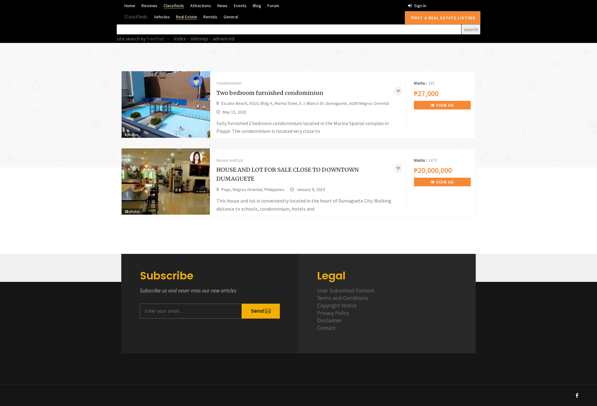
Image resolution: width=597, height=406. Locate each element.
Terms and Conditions (342, 298)
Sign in (419, 5)
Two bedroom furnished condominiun (269, 92)
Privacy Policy (333, 313)
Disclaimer (329, 320)
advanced (223, 38)
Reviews (149, 5)
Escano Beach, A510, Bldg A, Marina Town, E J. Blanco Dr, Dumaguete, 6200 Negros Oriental (305, 103)
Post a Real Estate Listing (442, 18)
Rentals (210, 17)
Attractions (200, 5)
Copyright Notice (337, 305)
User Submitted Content (345, 290)
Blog (257, 5)
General (231, 17)
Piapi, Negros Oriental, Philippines (253, 189)
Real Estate (186, 17)
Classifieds (174, 5)
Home (129, 5)
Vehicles (162, 17)
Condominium (229, 83)
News (222, 5)
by (152, 38)
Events (240, 5)
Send (258, 311)
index (180, 38)
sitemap (199, 38)
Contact (326, 327)
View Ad (444, 105)
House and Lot (229, 160)
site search (128, 38)
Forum (273, 5)
